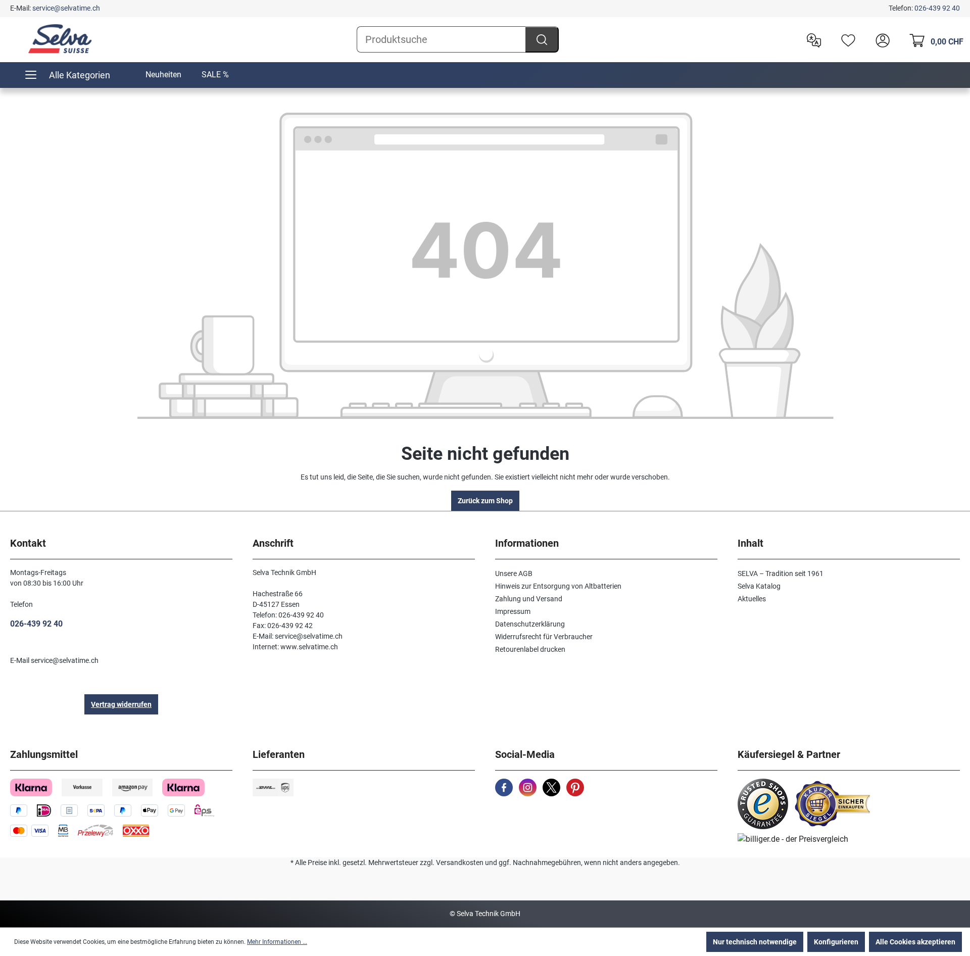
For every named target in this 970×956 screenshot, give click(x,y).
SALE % (215, 74)
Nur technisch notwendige (755, 942)
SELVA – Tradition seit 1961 (780, 573)
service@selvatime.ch (66, 8)
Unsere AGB (513, 573)
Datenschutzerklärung (530, 624)
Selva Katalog (759, 586)
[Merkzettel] (846, 39)
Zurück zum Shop (485, 501)
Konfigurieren (836, 942)
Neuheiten (163, 74)
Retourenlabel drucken (530, 649)
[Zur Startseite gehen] (60, 39)
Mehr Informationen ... (277, 941)
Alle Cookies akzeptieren (915, 942)
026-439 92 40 (937, 8)
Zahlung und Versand (528, 599)
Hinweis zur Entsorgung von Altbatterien (558, 586)
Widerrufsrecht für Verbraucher (544, 637)
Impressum (512, 611)
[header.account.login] (880, 39)
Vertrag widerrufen (121, 704)
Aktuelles (752, 599)
